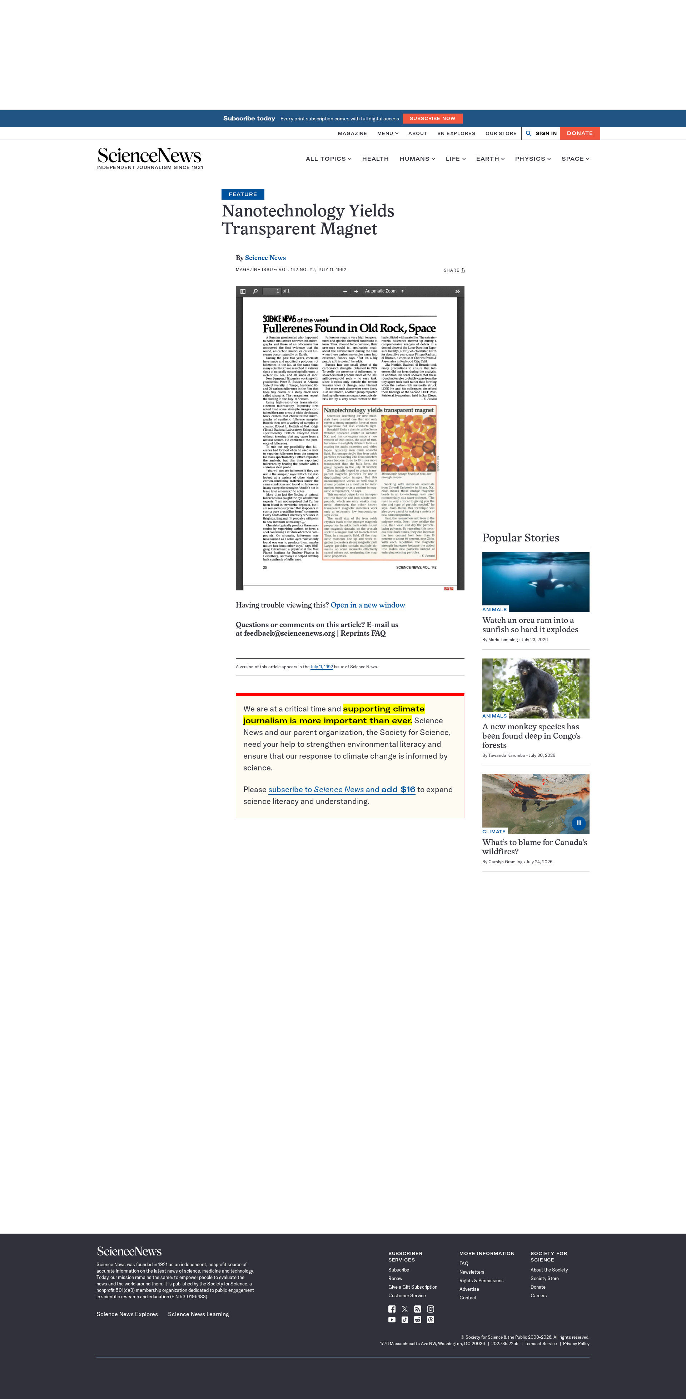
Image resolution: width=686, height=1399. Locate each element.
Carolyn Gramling (505, 861)
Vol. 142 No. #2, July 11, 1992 (312, 269)
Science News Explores (127, 1314)
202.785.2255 (504, 1343)
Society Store (545, 1278)
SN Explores (456, 133)
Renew (395, 1278)
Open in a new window (368, 605)
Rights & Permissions (481, 1280)
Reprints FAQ (363, 633)
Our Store (501, 133)
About (417, 133)
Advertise (469, 1289)
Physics (530, 159)
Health (375, 159)
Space (573, 159)
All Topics (326, 159)
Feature (243, 194)
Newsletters (471, 1272)
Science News (265, 258)
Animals (494, 609)
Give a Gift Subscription (412, 1287)
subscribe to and (342, 789)
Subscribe (398, 1270)
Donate (580, 133)
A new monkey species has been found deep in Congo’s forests (531, 737)
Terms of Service (541, 1343)
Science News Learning (198, 1314)
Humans (415, 159)
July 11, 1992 (321, 666)
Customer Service (407, 1295)
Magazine (352, 133)
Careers (539, 1295)
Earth (487, 159)
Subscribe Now (433, 118)
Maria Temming (503, 639)
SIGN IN (546, 133)
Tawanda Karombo (506, 755)
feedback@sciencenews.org (289, 633)
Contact (468, 1297)
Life (453, 159)
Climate (494, 831)
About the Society (549, 1270)
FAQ (463, 1263)
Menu (385, 133)
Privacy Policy (576, 1343)
